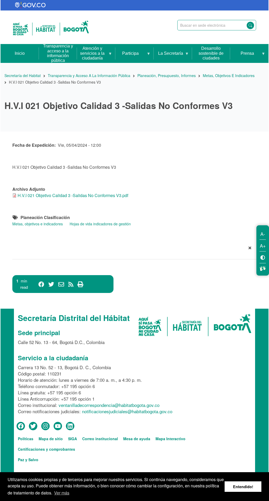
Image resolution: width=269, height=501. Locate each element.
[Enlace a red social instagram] (45, 426)
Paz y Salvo (28, 459)
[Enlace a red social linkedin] (70, 426)
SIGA (72, 438)
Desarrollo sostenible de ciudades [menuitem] (211, 53)
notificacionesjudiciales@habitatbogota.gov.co (127, 411)
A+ (263, 245)
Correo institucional (100, 438)
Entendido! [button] (243, 486)
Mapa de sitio (51, 438)
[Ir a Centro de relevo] (263, 267)
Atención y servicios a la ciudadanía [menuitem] (90, 54)
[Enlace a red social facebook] (21, 426)
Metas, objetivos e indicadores (37, 223)
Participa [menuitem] (127, 57)
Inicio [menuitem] (20, 53)
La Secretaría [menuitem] (168, 57)
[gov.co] (30, 5)
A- (262, 233)
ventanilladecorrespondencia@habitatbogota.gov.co (109, 405)
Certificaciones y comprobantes (46, 449)
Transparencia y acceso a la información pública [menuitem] (58, 53)
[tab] (134, 249)
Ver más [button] (61, 493)
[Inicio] (51, 27)
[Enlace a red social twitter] (33, 426)
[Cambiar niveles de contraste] (263, 257)
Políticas (25, 438)
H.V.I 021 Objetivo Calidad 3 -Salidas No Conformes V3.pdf (73, 195)
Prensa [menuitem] (242, 57)
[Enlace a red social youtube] (58, 426)
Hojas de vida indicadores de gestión (100, 223)
